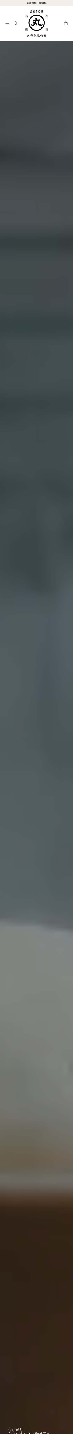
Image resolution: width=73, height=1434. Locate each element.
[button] (8, 23)
